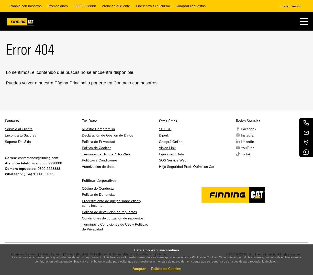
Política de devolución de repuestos (109, 212)
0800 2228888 (85, 6)
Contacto (122, 82)
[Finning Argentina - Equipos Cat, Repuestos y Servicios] (20, 22)
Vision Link (167, 148)
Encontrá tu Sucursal (21, 135)
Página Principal (70, 82)
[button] (304, 21)
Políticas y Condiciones (100, 160)
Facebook (248, 129)
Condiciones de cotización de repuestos (113, 218)
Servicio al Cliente (19, 129)
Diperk (164, 135)
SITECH (165, 129)
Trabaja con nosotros (25, 6)
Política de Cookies (166, 269)
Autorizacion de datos (98, 167)
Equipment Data (171, 154)
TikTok (246, 154)
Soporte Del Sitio (18, 142)
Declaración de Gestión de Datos (107, 135)
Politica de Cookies (96, 148)
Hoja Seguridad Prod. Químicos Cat (186, 167)
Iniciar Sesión (290, 6)
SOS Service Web (173, 160)
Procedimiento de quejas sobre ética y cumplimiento (111, 203)
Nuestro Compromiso (98, 129)
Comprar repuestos (191, 6)
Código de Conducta (98, 188)
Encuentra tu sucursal (153, 6)
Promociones (57, 6)
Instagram (249, 135)
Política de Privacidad (98, 142)
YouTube (248, 148)
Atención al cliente (116, 6)
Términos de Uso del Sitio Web (106, 154)
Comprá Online (170, 142)
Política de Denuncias (98, 194)
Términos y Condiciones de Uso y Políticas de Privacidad (115, 226)
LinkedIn (247, 142)
